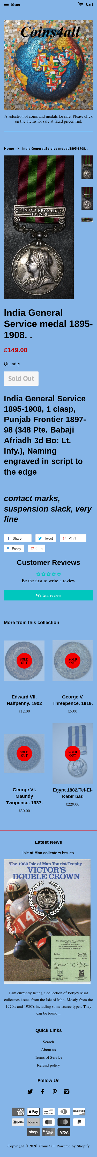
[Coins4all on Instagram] (67, 1092)
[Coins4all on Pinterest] (54, 1092)
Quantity (12, 363)
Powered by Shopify (73, 1145)
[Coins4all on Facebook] (42, 1092)
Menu (15, 4)
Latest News (48, 842)
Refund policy (48, 1065)
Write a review (48, 595)
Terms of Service (48, 1057)
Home (9, 148)
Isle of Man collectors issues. (49, 853)
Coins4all (47, 1145)
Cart (89, 4)
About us (48, 1049)
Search (48, 1041)
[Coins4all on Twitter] (30, 1092)
